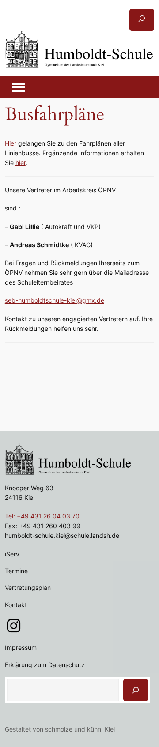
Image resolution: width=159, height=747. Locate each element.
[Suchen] (135, 690)
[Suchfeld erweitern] (141, 20)
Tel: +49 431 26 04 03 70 (42, 516)
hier (20, 162)
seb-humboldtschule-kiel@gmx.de (54, 300)
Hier (10, 143)
